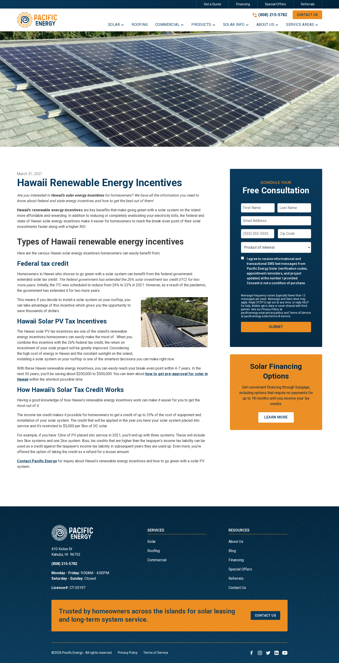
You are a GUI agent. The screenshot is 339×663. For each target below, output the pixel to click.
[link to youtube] (285, 653)
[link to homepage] (37, 20)
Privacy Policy (128, 652)
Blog (232, 551)
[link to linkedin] (276, 653)
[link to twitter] (268, 653)
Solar (151, 541)
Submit (276, 327)
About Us (236, 541)
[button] (116, 25)
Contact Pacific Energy (37, 461)
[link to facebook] (251, 653)
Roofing (153, 551)
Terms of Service (155, 652)
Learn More (276, 417)
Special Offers (275, 4)
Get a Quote (212, 4)
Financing (243, 4)
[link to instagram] (260, 653)
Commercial (157, 560)
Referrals (308, 4)
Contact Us (307, 15)
